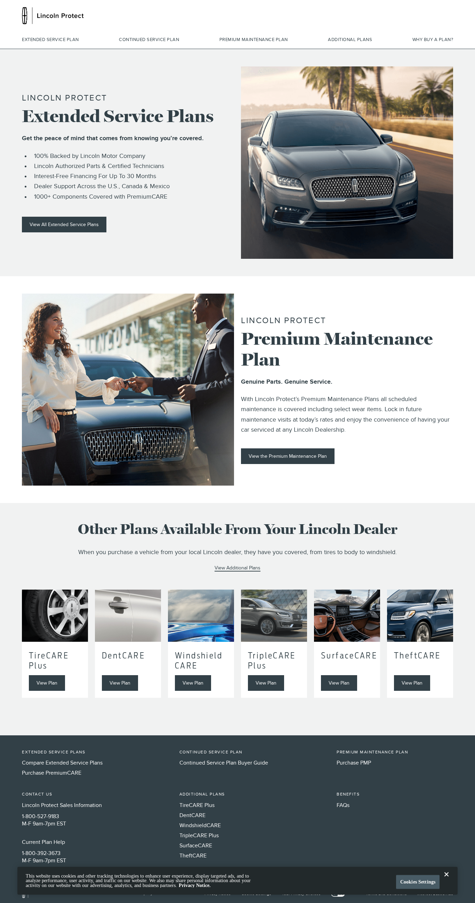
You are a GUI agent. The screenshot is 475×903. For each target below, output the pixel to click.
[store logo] (53, 15)
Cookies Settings (417, 882)
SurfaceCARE (195, 846)
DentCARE (192, 816)
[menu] (237, 40)
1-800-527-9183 (40, 817)
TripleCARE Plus (199, 836)
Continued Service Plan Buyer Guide (223, 763)
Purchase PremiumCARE (51, 773)
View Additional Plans (237, 568)
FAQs (343, 805)
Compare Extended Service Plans (62, 763)
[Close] (446, 880)
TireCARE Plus (197, 805)
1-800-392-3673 (41, 853)
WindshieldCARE (200, 826)
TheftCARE (193, 856)
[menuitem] (50, 40)
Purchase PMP (354, 763)
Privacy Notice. (195, 885)
